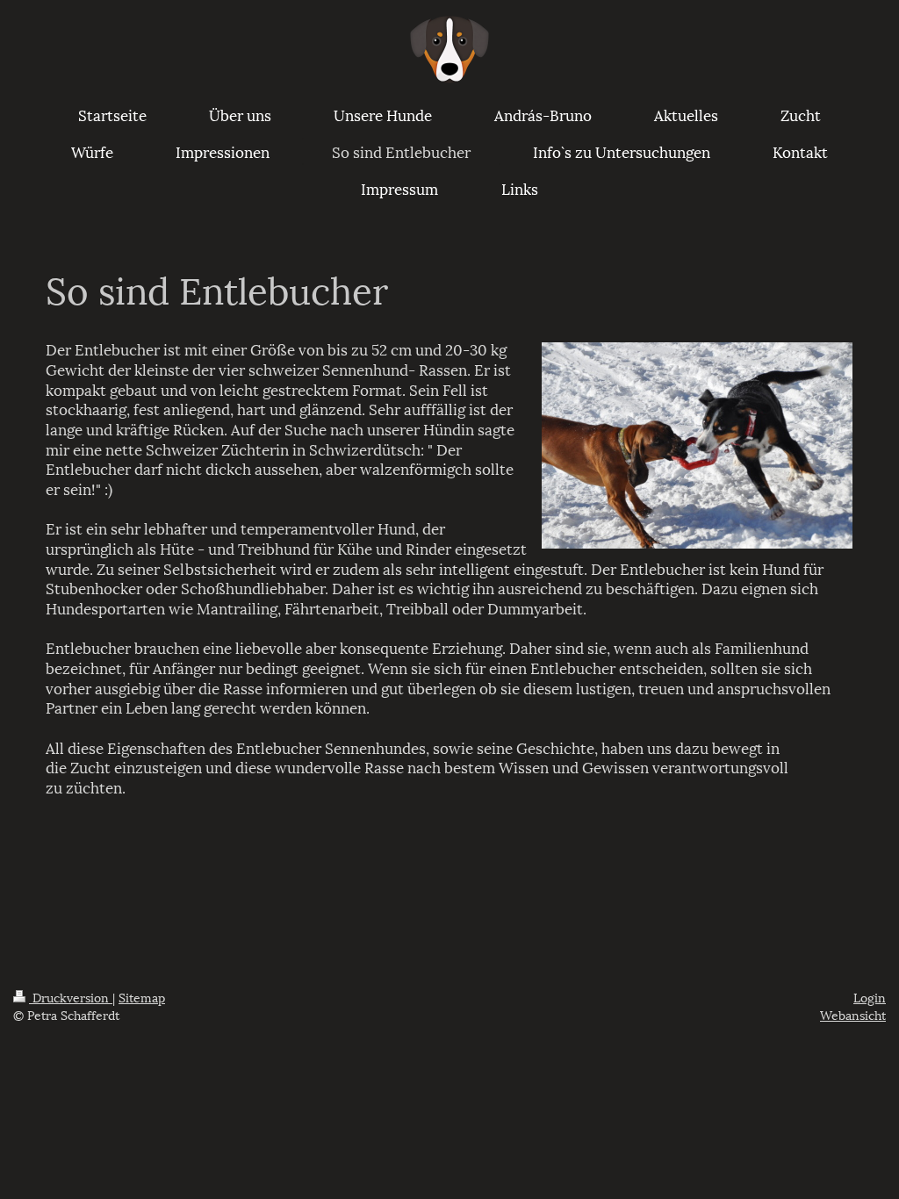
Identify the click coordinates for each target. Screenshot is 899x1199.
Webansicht (853, 1014)
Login (869, 996)
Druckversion (70, 996)
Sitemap (142, 996)
